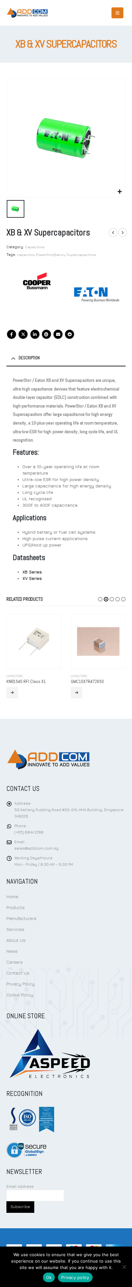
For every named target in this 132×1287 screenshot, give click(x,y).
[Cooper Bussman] (37, 294)
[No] (124, 1267)
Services (15, 929)
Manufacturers (21, 918)
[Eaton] (96, 294)
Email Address (20, 1186)
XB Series (32, 571)
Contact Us (17, 973)
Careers (14, 962)
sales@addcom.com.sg (36, 848)
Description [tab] (29, 358)
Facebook (11, 334)
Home (12, 896)
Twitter (23, 334)
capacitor (25, 254)
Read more (12, 692)
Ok (49, 1277)
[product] (34, 641)
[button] (100, 599)
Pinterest (46, 334)
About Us (16, 940)
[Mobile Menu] (117, 12)
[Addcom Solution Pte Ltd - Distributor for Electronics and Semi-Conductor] (27, 13)
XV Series (32, 578)
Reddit (69, 334)
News (12, 951)
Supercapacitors (81, 254)
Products (15, 907)
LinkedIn (35, 334)
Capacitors (35, 247)
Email (58, 334)
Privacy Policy (20, 983)
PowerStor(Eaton (50, 254)
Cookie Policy (19, 994)
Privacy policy (75, 1277)
